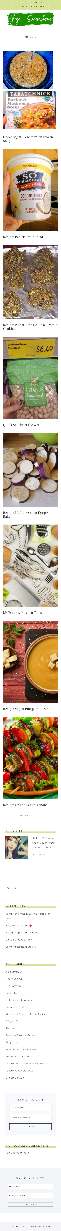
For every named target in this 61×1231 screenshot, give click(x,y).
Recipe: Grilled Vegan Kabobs (25, 805)
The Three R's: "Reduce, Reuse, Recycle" (30, 1063)
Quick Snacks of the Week (22, 425)
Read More (38, 855)
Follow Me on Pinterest (30, 6)
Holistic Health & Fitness (20, 1000)
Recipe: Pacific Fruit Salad (23, 237)
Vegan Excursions (30, 19)
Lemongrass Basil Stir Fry (20, 946)
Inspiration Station (16, 1007)
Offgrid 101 (11, 1021)
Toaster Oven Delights (19, 1070)
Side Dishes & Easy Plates (21, 1049)
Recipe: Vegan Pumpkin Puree (25, 708)
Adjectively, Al (14, 971)
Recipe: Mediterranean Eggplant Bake (27, 514)
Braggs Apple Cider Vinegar (22, 932)
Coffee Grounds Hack (18, 939)
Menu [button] (33, 37)
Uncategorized (14, 1077)
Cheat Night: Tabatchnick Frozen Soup (28, 139)
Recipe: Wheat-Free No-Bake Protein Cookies (30, 327)
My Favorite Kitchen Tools (22, 612)
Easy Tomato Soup (17, 925)
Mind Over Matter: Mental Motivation (28, 1014)
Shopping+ (12, 1042)
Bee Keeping (13, 978)
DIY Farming (13, 985)
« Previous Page (24, 816)
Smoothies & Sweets (18, 1056)
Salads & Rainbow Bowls (20, 1035)
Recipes (10, 1028)
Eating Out (12, 992)
